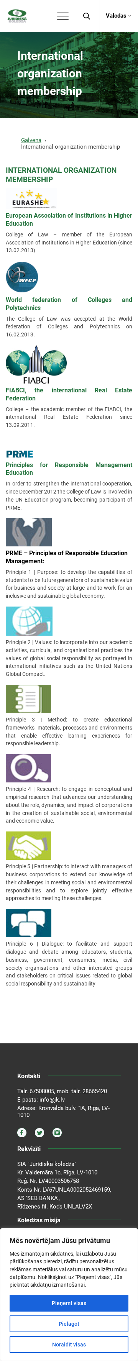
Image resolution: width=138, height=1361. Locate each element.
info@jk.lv (52, 1099)
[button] (86, 16)
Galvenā (31, 140)
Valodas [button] (116, 15)
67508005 (42, 1091)
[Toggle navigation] (63, 16)
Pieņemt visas (69, 1303)
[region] (69, 1294)
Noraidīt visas (69, 1344)
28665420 (94, 1091)
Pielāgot (69, 1324)
